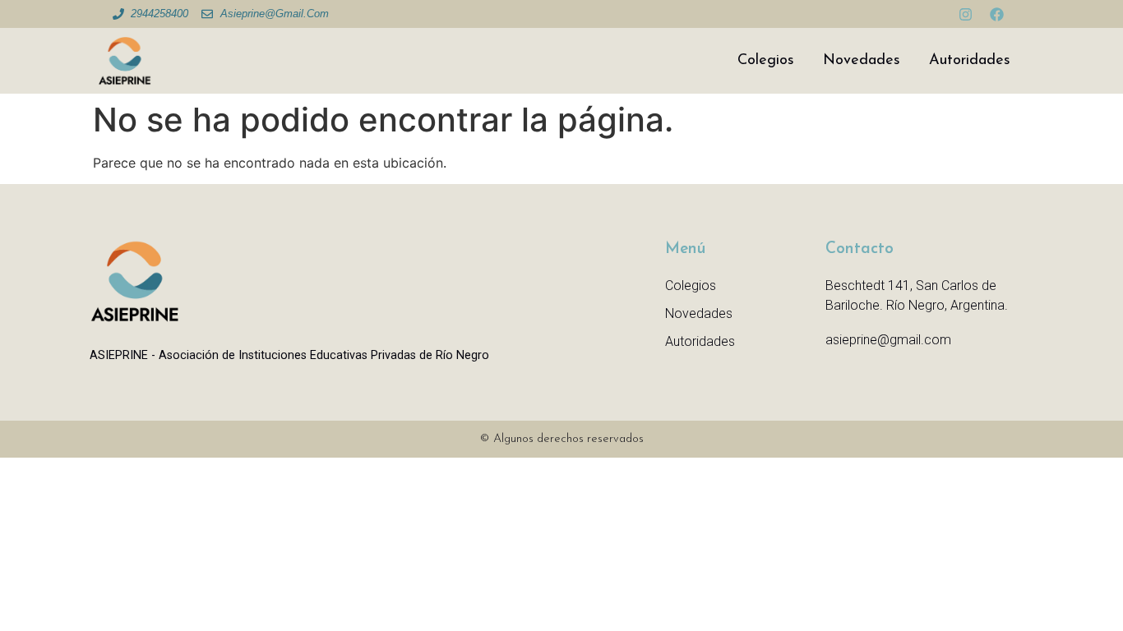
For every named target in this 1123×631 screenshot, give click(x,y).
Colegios (765, 60)
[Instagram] (965, 14)
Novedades (861, 60)
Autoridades (969, 60)
